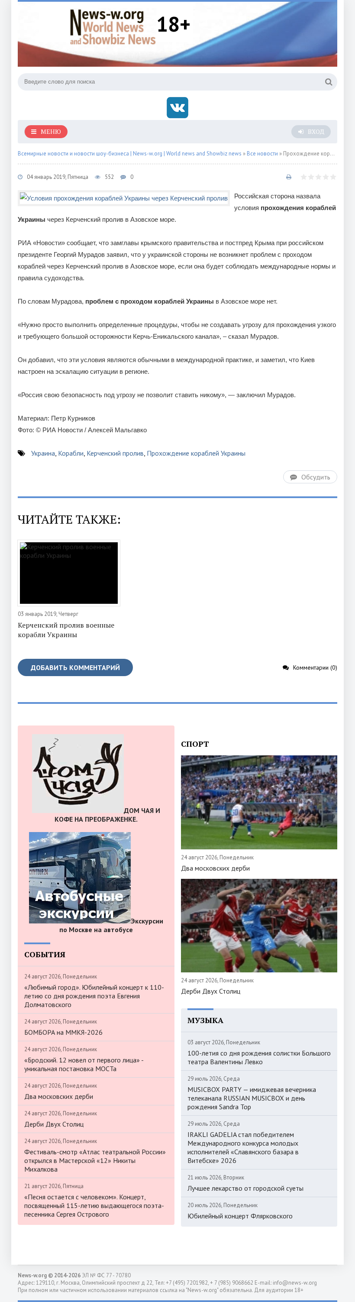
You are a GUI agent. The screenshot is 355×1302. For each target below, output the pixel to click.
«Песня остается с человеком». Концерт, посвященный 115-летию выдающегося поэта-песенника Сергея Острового (94, 1205)
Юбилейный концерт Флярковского (240, 1215)
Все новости (262, 153)
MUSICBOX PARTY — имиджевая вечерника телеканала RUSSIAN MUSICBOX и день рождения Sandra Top (251, 1098)
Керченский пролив (115, 453)
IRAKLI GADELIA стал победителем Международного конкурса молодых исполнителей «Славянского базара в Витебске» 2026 (243, 1147)
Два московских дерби (58, 1096)
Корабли (71, 453)
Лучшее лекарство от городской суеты (245, 1188)
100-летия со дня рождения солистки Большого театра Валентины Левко (259, 1057)
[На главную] (113, 25)
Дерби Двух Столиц (54, 1124)
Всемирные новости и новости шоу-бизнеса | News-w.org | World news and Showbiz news (130, 153)
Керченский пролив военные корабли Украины (66, 629)
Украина (43, 453)
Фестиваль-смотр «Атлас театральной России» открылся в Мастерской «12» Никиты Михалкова (95, 1160)
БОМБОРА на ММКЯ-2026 (63, 1032)
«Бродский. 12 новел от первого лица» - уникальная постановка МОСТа (83, 1064)
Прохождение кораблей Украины (196, 453)
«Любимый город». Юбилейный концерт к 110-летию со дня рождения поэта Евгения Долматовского (94, 996)
